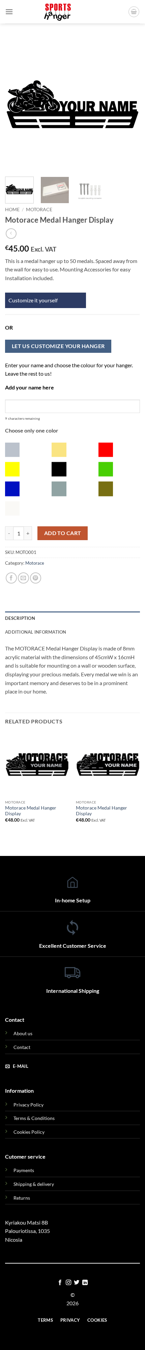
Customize (20, 300)
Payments (23, 1170)
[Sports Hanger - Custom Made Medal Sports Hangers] (57, 12)
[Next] (129, 104)
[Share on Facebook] (11, 578)
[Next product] (11, 233)
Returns (21, 1198)
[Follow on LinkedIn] (85, 1283)
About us (22, 1033)
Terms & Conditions (34, 1118)
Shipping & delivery (33, 1184)
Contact (21, 1047)
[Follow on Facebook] (60, 1283)
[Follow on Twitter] (76, 1283)
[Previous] (16, 104)
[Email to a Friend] (23, 578)
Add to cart (62, 533)
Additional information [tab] (35, 632)
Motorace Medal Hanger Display (30, 811)
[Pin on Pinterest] (35, 578)
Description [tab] (20, 618)
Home (12, 209)
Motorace (39, 209)
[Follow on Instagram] (68, 1283)
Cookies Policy (29, 1132)
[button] (9, 11)
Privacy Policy (28, 1105)
